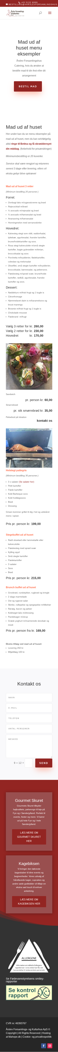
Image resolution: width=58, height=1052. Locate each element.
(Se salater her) (26, 482)
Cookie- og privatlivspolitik (37, 1036)
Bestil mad (28, 86)
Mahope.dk (15, 1036)
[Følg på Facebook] (43, 1045)
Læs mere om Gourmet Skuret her (29, 836)
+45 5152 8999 (29, 2)
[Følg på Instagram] (49, 1045)
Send (43, 763)
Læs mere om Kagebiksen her (29, 901)
